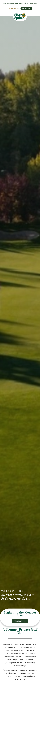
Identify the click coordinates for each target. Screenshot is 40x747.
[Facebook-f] (9, 8)
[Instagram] (18, 8)
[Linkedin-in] (15, 8)
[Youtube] (12, 8)
